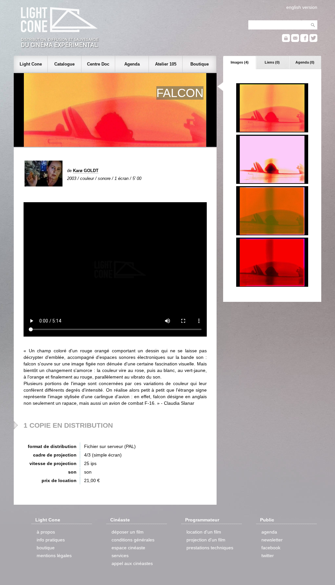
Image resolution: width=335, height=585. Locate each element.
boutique (46, 547)
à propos (46, 532)
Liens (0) (272, 62)
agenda (269, 532)
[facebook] (304, 40)
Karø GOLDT (85, 170)
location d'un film (203, 532)
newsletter (272, 539)
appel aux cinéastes (132, 563)
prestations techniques (209, 547)
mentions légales (54, 555)
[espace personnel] (286, 40)
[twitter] (313, 40)
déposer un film (128, 532)
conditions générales (133, 539)
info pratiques (51, 539)
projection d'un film (205, 539)
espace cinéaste (128, 547)
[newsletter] (295, 40)
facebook (270, 547)
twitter (267, 555)
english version (301, 7)
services (120, 555)
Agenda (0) (304, 62)
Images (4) (240, 62)
